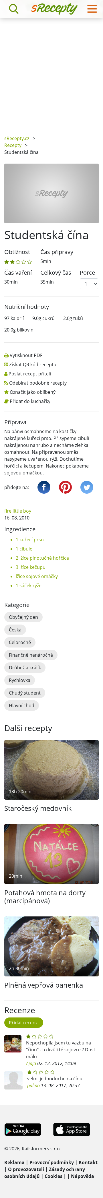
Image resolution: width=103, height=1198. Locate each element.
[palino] (13, 1080)
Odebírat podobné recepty (38, 383)
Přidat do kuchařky (30, 401)
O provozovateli (26, 1169)
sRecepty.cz (16, 138)
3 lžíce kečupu (30, 567)
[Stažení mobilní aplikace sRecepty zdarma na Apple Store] (71, 1129)
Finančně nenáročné (31, 655)
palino (33, 1085)
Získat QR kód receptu (32, 364)
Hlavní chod (21, 705)
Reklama (14, 1162)
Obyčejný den (23, 617)
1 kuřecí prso (30, 539)
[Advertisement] (51, 72)
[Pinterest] (65, 487)
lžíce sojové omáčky (37, 576)
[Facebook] (43, 487)
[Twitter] (86, 487)
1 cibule (24, 549)
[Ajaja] (12, 1043)
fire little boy (17, 511)
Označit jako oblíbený (33, 392)
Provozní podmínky (51, 1162)
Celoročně (20, 642)
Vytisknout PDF (26, 355)
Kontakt (88, 1162)
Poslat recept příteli (30, 374)
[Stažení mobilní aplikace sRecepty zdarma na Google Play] (22, 1129)
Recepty (12, 145)
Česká (15, 630)
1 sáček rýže (28, 585)
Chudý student (25, 693)
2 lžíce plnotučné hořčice (42, 558)
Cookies (53, 1176)
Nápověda (82, 1176)
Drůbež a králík (25, 667)
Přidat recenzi (24, 1022)
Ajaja (31, 1063)
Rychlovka (19, 680)
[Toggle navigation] (92, 8)
